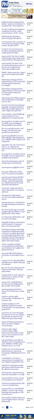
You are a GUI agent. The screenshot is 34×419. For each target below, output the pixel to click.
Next (11, 407)
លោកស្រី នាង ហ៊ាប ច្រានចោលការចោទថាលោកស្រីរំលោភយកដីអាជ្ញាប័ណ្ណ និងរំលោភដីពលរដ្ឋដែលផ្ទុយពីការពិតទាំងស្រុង (12, 51)
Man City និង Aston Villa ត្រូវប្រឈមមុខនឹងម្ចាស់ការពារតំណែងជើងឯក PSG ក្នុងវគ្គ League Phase (13, 270)
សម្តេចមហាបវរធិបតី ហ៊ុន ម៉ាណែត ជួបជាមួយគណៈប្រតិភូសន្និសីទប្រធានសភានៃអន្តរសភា (13, 379)
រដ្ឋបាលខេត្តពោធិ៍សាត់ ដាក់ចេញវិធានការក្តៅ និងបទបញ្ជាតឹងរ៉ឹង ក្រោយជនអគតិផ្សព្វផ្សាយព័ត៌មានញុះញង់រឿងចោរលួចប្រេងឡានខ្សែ (13, 123)
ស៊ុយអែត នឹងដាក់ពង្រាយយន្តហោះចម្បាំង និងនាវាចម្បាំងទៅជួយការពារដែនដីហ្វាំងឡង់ (13, 162)
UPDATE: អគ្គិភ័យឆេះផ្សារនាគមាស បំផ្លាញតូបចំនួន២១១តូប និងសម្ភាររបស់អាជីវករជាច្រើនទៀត (13, 74)
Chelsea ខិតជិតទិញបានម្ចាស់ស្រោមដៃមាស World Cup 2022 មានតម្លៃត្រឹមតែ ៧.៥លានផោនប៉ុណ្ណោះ (13, 324)
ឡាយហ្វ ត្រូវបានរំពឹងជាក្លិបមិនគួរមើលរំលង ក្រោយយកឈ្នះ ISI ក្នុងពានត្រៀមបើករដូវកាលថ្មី (13, 255)
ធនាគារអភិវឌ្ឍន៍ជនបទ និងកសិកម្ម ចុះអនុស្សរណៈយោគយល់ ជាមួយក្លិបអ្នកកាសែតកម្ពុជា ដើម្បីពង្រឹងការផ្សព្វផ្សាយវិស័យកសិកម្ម (13, 360)
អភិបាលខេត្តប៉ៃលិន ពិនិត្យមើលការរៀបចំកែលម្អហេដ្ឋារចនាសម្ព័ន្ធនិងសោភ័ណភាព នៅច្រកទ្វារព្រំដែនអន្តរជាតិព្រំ (13, 400)
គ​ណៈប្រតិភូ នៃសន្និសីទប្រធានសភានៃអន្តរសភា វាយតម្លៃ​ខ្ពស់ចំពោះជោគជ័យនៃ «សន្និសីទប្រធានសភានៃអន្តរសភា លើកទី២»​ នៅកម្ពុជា (13, 31)
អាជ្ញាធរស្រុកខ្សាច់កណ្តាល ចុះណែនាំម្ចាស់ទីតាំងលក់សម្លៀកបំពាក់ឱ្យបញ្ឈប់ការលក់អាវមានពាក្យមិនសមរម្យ (13, 204)
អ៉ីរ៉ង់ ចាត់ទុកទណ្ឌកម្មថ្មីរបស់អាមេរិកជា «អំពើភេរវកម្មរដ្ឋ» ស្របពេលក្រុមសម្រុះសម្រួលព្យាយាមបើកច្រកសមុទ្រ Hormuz (12, 130)
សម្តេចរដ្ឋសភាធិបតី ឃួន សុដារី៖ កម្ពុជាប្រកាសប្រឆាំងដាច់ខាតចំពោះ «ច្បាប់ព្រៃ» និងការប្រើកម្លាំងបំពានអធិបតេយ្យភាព (13, 277)
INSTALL (29, 4)
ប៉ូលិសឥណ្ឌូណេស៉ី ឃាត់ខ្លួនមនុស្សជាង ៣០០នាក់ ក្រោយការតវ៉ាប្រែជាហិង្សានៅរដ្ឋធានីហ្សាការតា (13, 197)
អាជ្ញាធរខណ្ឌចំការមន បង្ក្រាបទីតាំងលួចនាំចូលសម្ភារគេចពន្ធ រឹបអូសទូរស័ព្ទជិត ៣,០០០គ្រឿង (13, 374)
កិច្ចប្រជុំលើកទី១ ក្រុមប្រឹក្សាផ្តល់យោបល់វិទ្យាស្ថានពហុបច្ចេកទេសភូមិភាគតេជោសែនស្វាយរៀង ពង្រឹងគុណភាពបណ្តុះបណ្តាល (12, 367)
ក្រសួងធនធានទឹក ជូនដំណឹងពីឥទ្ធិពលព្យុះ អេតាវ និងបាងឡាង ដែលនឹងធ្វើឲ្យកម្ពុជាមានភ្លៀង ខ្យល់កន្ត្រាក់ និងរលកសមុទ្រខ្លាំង (12, 284)
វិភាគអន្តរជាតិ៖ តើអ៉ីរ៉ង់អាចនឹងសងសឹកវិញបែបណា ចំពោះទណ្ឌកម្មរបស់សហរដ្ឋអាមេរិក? (13, 173)
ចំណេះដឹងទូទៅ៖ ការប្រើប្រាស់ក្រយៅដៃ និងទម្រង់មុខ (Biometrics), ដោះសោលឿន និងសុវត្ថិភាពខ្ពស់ (13, 190)
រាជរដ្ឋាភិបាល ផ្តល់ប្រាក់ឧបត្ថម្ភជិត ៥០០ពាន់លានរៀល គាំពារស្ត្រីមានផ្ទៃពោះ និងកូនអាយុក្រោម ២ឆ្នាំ (13, 298)
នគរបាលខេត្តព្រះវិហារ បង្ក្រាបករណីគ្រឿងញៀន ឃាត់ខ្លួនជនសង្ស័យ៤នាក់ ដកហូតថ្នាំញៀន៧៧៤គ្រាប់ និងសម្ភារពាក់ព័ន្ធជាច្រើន (13, 116)
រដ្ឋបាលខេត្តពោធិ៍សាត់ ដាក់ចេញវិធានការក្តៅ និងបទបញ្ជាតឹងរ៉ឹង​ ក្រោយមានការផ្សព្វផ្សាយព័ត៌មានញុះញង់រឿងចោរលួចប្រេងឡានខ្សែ (13, 156)
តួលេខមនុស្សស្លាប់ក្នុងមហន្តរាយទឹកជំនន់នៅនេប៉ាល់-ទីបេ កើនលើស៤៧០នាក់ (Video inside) (13, 291)
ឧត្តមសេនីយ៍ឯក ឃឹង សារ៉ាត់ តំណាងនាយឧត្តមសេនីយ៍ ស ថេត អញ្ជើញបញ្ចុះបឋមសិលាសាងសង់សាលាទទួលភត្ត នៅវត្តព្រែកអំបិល (13, 148)
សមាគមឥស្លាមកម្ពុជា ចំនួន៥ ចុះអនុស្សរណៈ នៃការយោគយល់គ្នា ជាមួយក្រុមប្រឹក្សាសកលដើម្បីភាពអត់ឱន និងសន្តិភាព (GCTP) (13, 44)
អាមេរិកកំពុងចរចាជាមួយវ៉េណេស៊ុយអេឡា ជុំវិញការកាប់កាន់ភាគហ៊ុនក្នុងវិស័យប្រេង (13, 384)
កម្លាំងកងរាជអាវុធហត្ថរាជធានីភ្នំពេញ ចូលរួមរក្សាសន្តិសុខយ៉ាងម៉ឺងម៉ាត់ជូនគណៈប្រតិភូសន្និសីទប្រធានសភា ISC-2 (13, 100)
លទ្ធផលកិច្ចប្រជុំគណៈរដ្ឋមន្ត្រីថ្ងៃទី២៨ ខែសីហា (13, 168)
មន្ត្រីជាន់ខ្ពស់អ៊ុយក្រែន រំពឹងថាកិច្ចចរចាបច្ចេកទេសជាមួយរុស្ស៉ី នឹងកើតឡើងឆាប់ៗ (12, 38)
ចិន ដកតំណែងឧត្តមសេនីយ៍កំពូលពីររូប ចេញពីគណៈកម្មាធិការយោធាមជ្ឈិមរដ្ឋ (13, 218)
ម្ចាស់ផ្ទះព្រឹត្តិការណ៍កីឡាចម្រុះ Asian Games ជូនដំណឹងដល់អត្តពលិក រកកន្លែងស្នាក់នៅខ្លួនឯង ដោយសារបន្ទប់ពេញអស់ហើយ (13, 224)
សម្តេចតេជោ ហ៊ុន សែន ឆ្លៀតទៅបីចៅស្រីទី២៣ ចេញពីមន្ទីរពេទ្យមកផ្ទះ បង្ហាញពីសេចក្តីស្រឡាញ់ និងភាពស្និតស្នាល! (13, 262)
